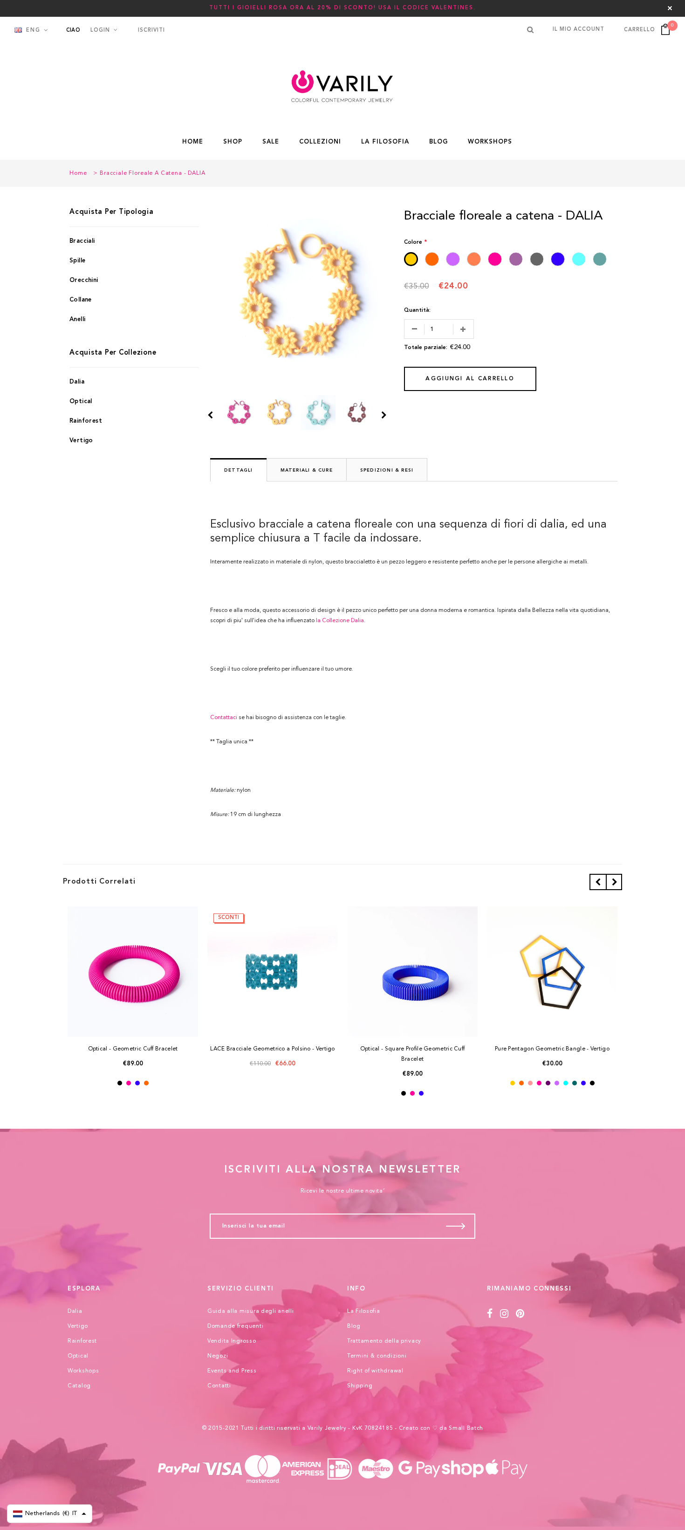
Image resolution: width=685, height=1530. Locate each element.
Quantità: (417, 310)
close (670, 8)
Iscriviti (151, 30)
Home (78, 173)
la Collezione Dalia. (340, 621)
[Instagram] (504, 1314)
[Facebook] (490, 1314)
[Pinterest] (520, 1314)
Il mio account (578, 29)
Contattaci (223, 717)
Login (100, 30)
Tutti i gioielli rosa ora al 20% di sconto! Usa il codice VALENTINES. (342, 8)
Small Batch (466, 1428)
